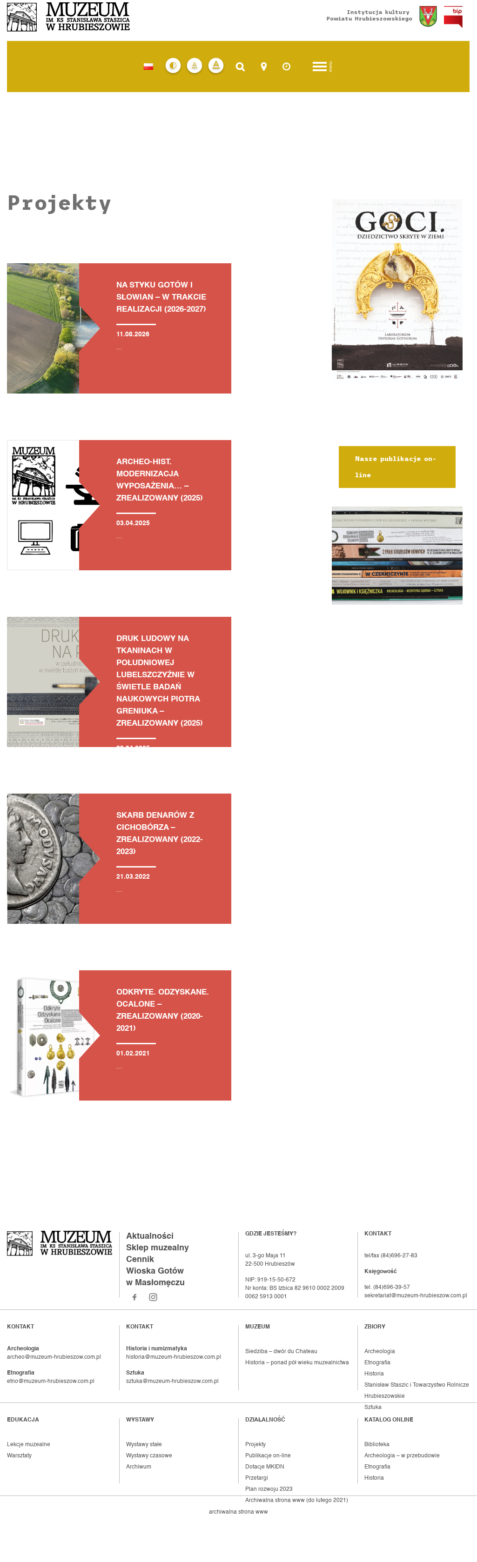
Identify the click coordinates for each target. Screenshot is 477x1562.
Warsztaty (19, 1456)
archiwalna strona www (238, 1512)
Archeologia (379, 1352)
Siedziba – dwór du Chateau (281, 1352)
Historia (374, 1374)
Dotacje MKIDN (264, 1467)
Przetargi (256, 1478)
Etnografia (377, 1363)
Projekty (255, 1445)
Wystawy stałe (144, 1445)
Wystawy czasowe (149, 1456)
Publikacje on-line (268, 1456)
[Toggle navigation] (320, 66)
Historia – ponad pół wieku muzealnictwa (297, 1363)
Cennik (140, 1259)
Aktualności (150, 1236)
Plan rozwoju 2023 (269, 1489)
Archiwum (138, 1467)
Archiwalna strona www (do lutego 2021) (296, 1500)
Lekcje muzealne (28, 1445)
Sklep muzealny (157, 1248)
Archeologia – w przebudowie (402, 1456)
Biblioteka (377, 1445)
